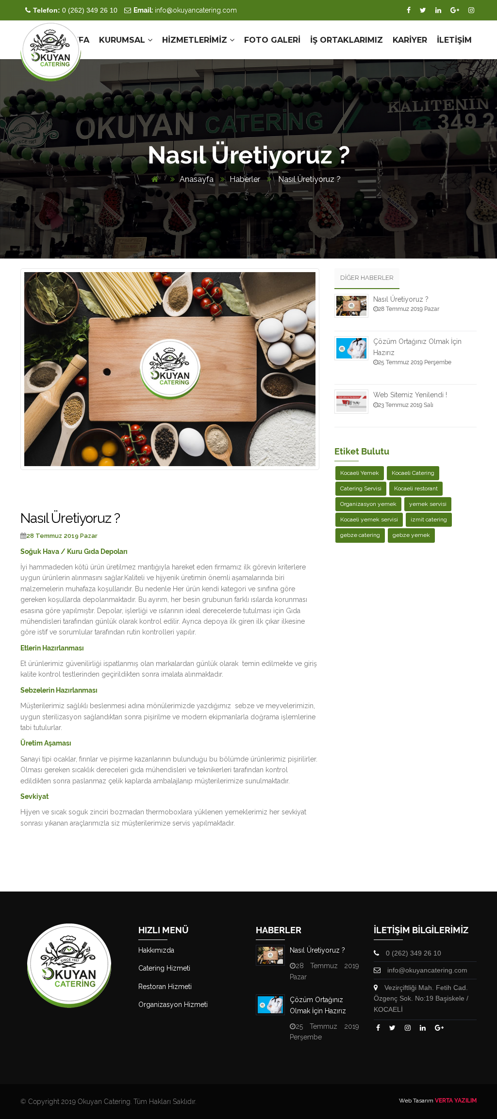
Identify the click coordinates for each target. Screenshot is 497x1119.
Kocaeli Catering (413, 473)
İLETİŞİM (454, 40)
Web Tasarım (416, 1100)
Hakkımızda (156, 950)
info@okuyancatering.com (185, 10)
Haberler (245, 179)
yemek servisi (428, 504)
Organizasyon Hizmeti (173, 1004)
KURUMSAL (123, 40)
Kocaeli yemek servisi (369, 519)
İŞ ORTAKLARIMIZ (346, 40)
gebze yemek (411, 535)
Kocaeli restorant (416, 488)
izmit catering (429, 519)
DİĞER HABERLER (367, 277)
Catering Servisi (360, 488)
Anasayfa (197, 179)
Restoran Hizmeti (165, 986)
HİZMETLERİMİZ (196, 40)
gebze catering (360, 535)
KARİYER (410, 40)
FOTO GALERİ (272, 40)
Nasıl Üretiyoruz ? (308, 179)
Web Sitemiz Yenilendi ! (410, 395)
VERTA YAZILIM (456, 1100)
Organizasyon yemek (368, 504)
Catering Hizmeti (164, 968)
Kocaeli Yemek (359, 473)
